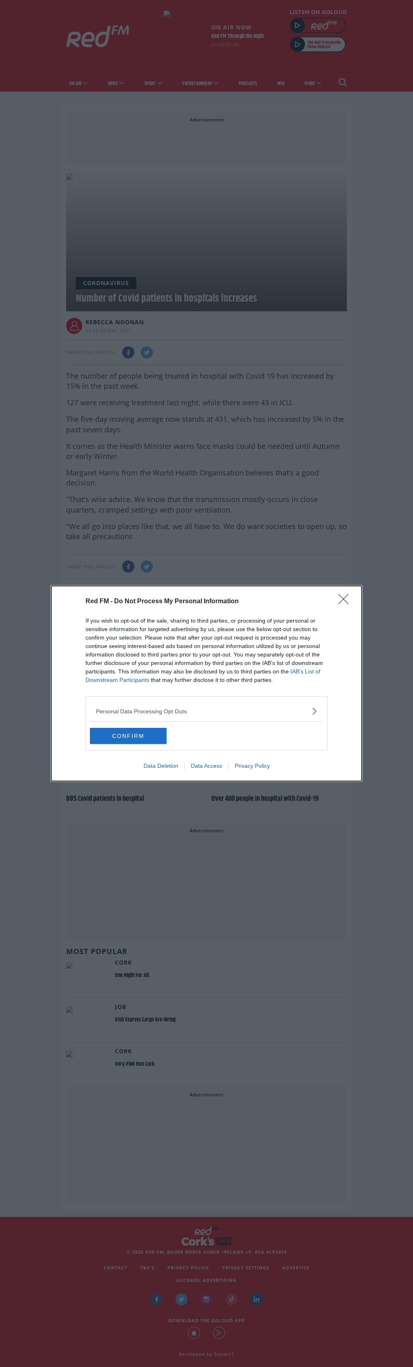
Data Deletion (161, 766)
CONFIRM (128, 736)
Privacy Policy (252, 766)
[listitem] (206, 711)
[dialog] (206, 683)
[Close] (346, 601)
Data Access (206, 766)
